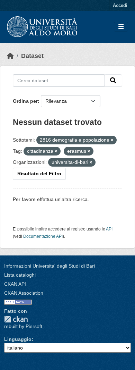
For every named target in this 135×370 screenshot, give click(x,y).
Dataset (32, 55)
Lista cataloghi (20, 275)
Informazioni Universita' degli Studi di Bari (49, 266)
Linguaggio (18, 339)
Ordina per (25, 101)
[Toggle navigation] (121, 27)
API (109, 229)
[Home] (10, 55)
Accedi (120, 5)
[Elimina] (112, 140)
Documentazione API (43, 236)
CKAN (16, 319)
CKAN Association (23, 293)
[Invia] (113, 80)
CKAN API (15, 284)
